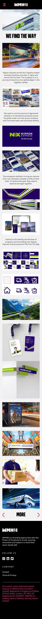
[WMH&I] (21, 4)
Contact (5, 572)
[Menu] (4, 4)
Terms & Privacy (9, 575)
